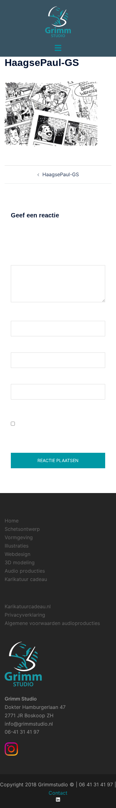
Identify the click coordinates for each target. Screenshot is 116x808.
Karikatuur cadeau (26, 579)
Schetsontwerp (22, 529)
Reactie (21, 259)
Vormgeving (19, 537)
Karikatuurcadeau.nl (28, 606)
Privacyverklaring (25, 615)
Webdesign (17, 554)
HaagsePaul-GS (60, 174)
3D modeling (20, 562)
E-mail (20, 346)
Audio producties (25, 571)
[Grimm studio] (58, 21)
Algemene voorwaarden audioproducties (52, 623)
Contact (58, 793)
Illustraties (16, 546)
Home (12, 521)
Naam (19, 315)
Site (15, 378)
